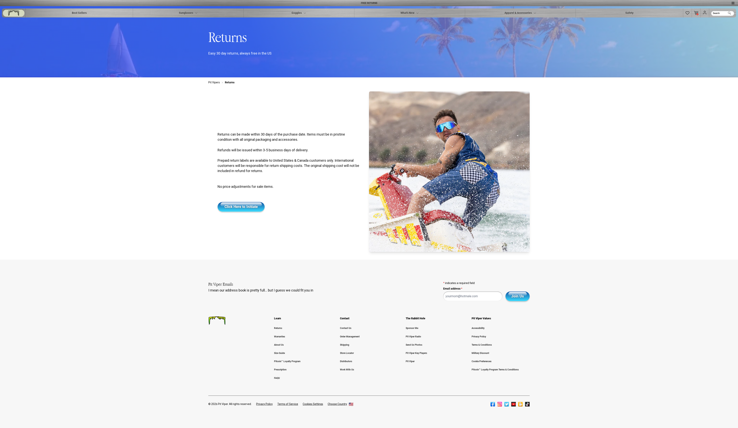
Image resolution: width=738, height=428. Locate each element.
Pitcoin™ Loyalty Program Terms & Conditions (495, 369)
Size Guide (279, 353)
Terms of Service (287, 404)
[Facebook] (492, 404)
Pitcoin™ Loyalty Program (287, 361)
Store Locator (347, 353)
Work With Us (347, 369)
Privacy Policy (479, 336)
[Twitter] (506, 404)
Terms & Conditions (482, 345)
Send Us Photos (414, 345)
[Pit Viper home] (13, 13)
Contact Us (345, 328)
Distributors (346, 361)
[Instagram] (499, 404)
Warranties (279, 336)
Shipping (344, 345)
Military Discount (480, 353)
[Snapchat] (520, 404)
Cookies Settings (313, 404)
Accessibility (478, 328)
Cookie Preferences (481, 361)
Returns (278, 328)
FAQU (277, 378)
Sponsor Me (412, 328)
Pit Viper (410, 361)
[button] (687, 13)
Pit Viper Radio (413, 336)
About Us (279, 345)
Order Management (350, 336)
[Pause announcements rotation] (733, 3)
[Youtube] (513, 404)
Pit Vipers (214, 82)
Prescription (280, 369)
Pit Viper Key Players (416, 353)
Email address (452, 288)
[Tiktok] (527, 404)
